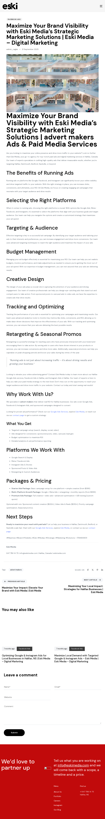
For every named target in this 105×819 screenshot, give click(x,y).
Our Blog (57, 810)
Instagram (58, 805)
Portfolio (57, 796)
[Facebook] (88, 570)
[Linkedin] (102, 570)
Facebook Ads (14, 19)
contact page (18, 415)
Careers (57, 801)
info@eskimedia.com (73, 765)
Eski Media (80, 412)
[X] (93, 570)
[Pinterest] (97, 570)
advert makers (16, 570)
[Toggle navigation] (85, 6)
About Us (58, 792)
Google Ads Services (59, 412)
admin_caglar (12, 49)
